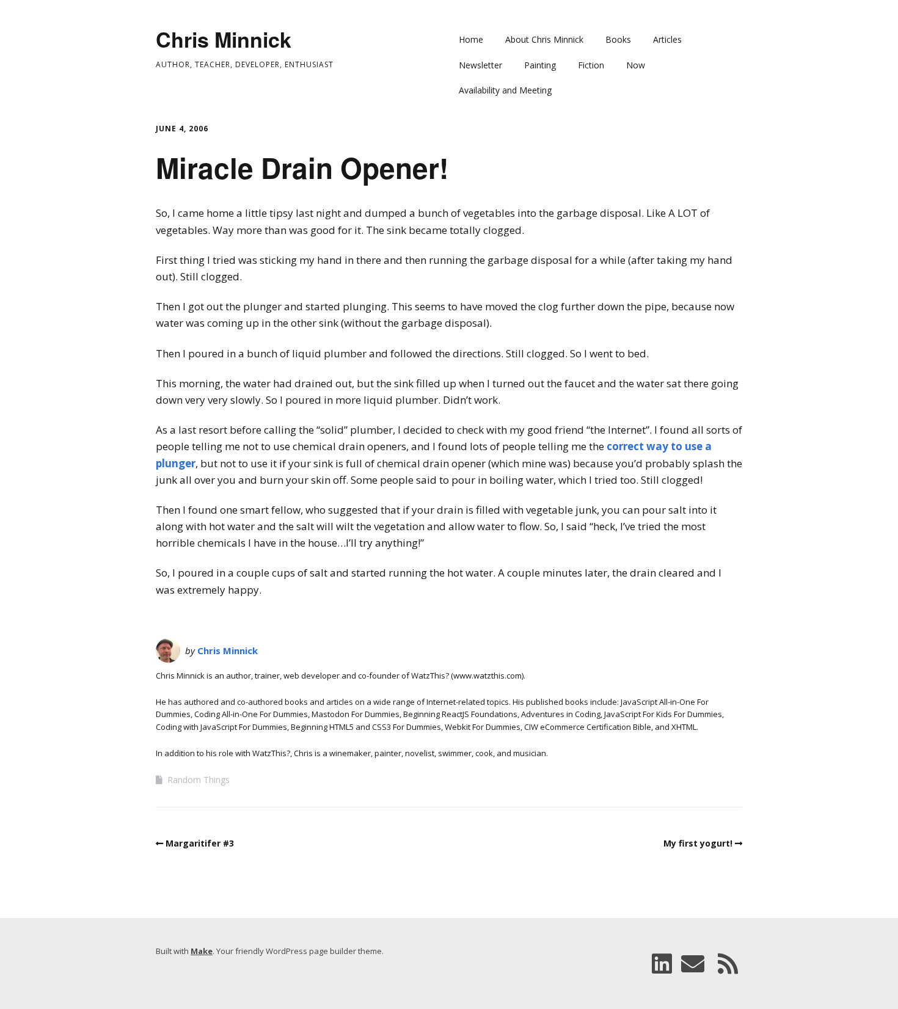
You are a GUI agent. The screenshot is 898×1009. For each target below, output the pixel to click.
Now (635, 65)
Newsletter (480, 65)
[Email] (692, 963)
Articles (667, 39)
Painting (540, 65)
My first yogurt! (697, 843)
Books (618, 39)
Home (471, 39)
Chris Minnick (223, 39)
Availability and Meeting (505, 90)
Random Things (198, 779)
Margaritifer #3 (200, 843)
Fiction (591, 65)
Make (202, 950)
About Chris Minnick (544, 39)
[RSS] (728, 963)
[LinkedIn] (662, 963)
